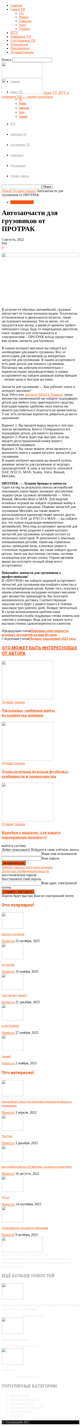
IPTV (14, 32)
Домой (7, 191)
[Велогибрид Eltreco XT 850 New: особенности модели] (12, 1160)
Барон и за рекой (13, 934)
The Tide (7, 1136)
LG (21, 13)
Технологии (19, 44)
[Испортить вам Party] (12, 1333)
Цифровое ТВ (20, 36)
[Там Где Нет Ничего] (12, 988)
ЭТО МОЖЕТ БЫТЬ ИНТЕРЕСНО (35, 647)
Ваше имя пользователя (59, 854)
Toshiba (24, 29)
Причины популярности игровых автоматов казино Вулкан (35, 633)
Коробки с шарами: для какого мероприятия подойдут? (31, 835)
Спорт (16, 1415)
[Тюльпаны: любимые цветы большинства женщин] (27, 698)
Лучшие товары (22, 52)
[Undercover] (12, 1363)
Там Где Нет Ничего (14, 995)
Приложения (19, 48)
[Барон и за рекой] (12, 927)
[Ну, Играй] (12, 958)
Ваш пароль (50, 858)
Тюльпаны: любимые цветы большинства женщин (28, 712)
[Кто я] (12, 1190)
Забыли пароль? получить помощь (27, 867)
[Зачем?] (12, 1050)
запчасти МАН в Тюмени (43, 394)
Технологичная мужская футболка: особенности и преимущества (35, 774)
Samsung (25, 21)
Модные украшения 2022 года (52, 638)
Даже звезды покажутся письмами (25, 1228)
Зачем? (6, 1056)
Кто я (5, 1197)
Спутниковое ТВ (22, 40)
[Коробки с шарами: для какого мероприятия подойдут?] (27, 820)
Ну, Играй (8, 964)
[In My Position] (12, 1019)
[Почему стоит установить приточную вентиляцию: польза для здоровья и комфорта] (12, 1298)
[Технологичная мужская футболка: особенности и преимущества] (27, 759)
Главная (16, 5)
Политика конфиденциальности (25, 871)
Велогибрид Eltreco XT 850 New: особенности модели (36, 1166)
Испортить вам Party (15, 1339)
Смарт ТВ (17, 9)
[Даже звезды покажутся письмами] (12, 1221)
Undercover (9, 1370)
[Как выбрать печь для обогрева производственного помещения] (12, 1095)
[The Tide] (12, 1129)
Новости (8, 941)
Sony (22, 25)
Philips (23, 17)
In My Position (10, 1025)
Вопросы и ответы (26, 1407)
